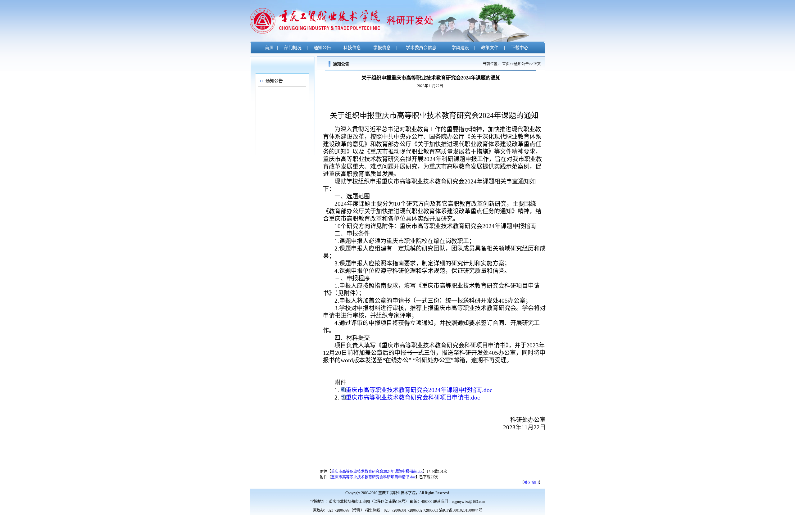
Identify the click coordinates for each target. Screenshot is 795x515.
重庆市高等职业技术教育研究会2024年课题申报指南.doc (419, 390)
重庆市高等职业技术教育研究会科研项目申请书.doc (413, 397)
